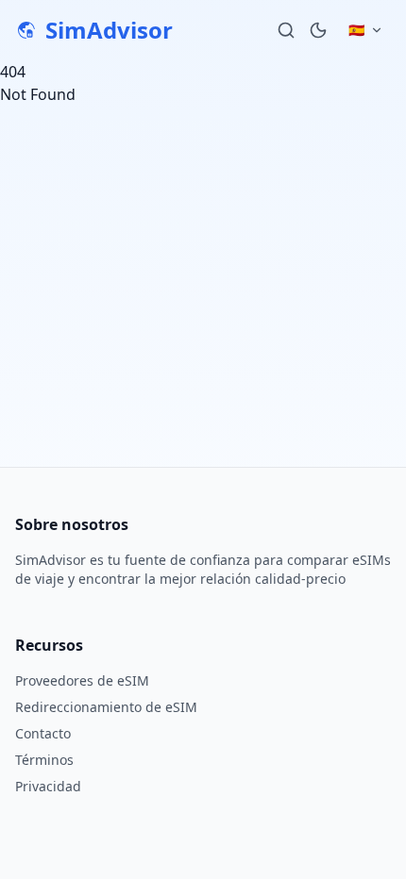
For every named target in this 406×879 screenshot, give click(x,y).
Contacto (43, 733)
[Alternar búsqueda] (286, 30)
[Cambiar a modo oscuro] (318, 30)
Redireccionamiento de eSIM (106, 707)
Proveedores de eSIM (82, 680)
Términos (44, 760)
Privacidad (48, 786)
